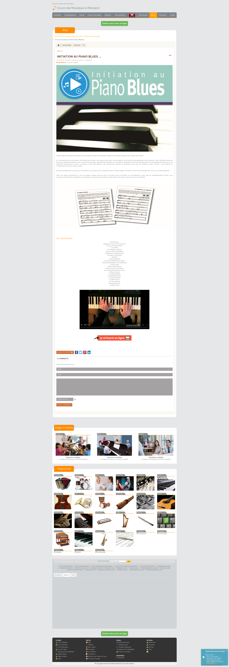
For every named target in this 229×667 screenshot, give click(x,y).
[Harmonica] (104, 527)
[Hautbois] (145, 527)
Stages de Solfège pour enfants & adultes (157, 459)
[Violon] (83, 552)
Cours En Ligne (62, 649)
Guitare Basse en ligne (137, 569)
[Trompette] (166, 533)
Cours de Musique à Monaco (78, 8)
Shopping (121, 657)
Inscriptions (120, 15)
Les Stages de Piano (63, 60)
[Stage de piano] (114, 445)
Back (61, 51)
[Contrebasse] (63, 509)
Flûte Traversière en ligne (154, 569)
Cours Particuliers (63, 647)
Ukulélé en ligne (122, 569)
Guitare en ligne (90, 569)
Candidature (91, 654)
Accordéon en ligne (96, 568)
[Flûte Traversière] (145, 509)
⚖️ (117, 647)
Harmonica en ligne (81, 568)
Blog (153, 15)
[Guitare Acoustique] (166, 509)
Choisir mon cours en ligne (114, 23)
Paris (150, 649)
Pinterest (84, 352)
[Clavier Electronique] (166, 490)
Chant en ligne (133, 568)
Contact (162, 15)
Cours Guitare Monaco (82, 566)
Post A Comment (64, 405)
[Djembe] (104, 509)
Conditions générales (124, 647)
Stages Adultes (62, 656)
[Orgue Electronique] (63, 546)
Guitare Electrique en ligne (106, 569)
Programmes (70, 15)
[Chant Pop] (125, 490)
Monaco (151, 647)
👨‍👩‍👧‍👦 (56, 644)
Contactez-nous (123, 644)
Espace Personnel (123, 642)
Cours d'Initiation (62, 642)
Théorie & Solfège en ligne (149, 568)
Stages (108, 15)
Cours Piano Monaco (66, 566)
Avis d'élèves (92, 651)
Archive (77, 45)
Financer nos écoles (124, 651)
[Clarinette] (145, 490)
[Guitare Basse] (63, 527)
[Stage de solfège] (155, 445)
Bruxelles (152, 644)
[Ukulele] (63, 552)
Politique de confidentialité (126, 649)
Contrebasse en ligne (164, 566)
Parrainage (91, 649)
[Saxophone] (104, 546)
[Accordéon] (63, 490)
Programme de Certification (66, 651)
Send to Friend (64, 352)
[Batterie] (83, 490)
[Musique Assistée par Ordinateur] (166, 527)
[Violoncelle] (104, 552)
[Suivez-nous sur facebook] (147, 652)
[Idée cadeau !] (132, 15)
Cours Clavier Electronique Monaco (126, 566)
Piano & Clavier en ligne (75, 569)
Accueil (57, 15)
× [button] (226, 651)
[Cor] (83, 509)
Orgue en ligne (109, 568)
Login (172, 15)
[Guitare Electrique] (83, 527)
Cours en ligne (94, 15)
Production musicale (94, 658)
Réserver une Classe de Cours (97, 656)
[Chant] (104, 490)
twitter (80, 352)
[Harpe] (125, 527)
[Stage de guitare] (73, 445)
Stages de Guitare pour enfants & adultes (73, 459)
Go (129, 561)
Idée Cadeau (92, 647)
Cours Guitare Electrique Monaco (102, 566)
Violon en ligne (165, 568)
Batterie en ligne (122, 568)
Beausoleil (152, 642)
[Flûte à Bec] (125, 509)
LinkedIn (89, 352)
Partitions (143, 15)
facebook (76, 352)
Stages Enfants (62, 654)
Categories (66, 45)
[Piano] (83, 546)
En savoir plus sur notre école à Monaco (70, 39)
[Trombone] (145, 533)
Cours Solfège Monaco (147, 566)
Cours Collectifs (62, 644)
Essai (82, 15)
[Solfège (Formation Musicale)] (125, 546)
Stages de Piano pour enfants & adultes (115, 459)
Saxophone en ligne (66, 568)
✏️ (56, 642)
